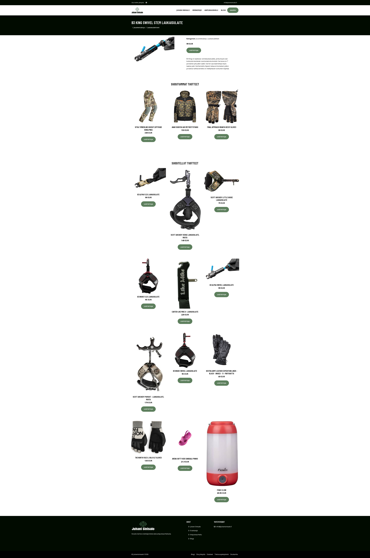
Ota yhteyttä (200, 554)
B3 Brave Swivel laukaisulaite (185, 371)
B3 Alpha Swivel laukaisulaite (222, 285)
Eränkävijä (197, 10)
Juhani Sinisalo (183, 10)
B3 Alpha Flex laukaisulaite (148, 194)
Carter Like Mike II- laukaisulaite (185, 311)
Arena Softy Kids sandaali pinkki (185, 458)
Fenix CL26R (221, 490)
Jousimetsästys (139, 27)
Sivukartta (234, 554)
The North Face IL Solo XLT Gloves (148, 457)
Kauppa (233, 10)
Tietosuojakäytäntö (221, 554)
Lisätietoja (193, 50)
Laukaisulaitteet (153, 27)
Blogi (223, 10)
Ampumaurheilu (211, 10)
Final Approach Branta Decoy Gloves (221, 127)
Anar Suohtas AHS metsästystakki (185, 127)
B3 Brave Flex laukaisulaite (148, 296)
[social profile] (146, 2)
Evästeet (210, 554)
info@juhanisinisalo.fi (230, 2)
